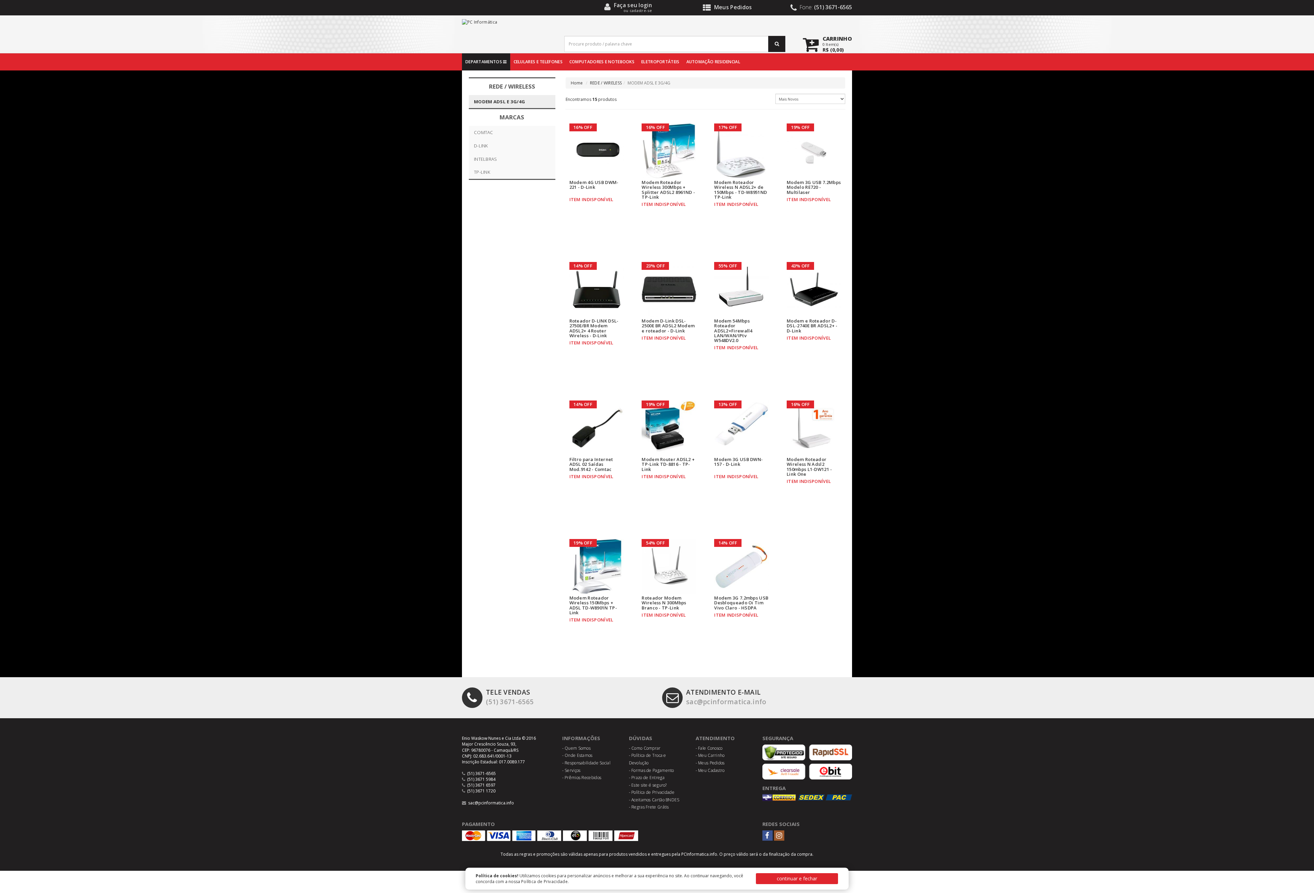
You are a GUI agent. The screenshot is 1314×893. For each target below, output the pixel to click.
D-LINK (481, 146)
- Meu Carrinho (710, 755)
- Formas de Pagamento (651, 770)
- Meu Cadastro (710, 770)
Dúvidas (641, 738)
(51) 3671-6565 (509, 696)
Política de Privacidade (544, 881)
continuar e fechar (797, 878)
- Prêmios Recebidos (582, 777)
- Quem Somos (576, 748)
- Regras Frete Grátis (649, 807)
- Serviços (571, 770)
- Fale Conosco (709, 748)
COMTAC (483, 132)
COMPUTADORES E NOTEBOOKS (601, 62)
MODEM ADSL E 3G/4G (499, 102)
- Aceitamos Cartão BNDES (654, 800)
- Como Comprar (645, 748)
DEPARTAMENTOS (484, 62)
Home (577, 83)
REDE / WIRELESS (606, 83)
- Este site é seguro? (648, 785)
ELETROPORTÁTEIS (660, 62)
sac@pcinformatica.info (726, 696)
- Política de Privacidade (652, 792)
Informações (581, 738)
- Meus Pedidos (710, 763)
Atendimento (715, 738)
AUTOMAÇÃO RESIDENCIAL (713, 62)
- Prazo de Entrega (647, 777)
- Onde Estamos (577, 755)
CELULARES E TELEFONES (538, 62)
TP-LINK (482, 172)
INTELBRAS (485, 159)
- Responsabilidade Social (586, 763)
